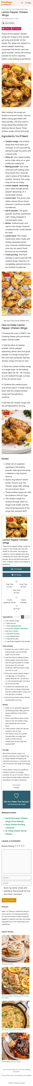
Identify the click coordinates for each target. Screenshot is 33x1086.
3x (28, 617)
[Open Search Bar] (22, 3)
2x (25, 617)
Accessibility (27, 1075)
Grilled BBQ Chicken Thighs (11, 1062)
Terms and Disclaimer (16, 1075)
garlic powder (15, 634)
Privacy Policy (5, 1075)
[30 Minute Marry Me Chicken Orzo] (15, 1015)
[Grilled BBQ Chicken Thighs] (15, 1047)
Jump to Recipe (9, 23)
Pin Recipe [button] (17, 575)
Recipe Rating (8, 846)
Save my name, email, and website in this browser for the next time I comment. (17, 891)
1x (22, 617)
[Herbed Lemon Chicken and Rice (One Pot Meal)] (15, 981)
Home (3, 9)
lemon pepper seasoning (18, 628)
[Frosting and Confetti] (8, 3)
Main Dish (8, 9)
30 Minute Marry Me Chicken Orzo (14, 1030)
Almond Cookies (7, 964)
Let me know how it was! (17, 804)
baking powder (15, 626)
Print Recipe (17, 569)
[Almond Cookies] (15, 949)
